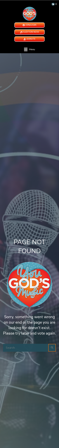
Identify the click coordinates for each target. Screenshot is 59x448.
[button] (29, 25)
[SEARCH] (52, 348)
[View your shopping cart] (53, 4)
